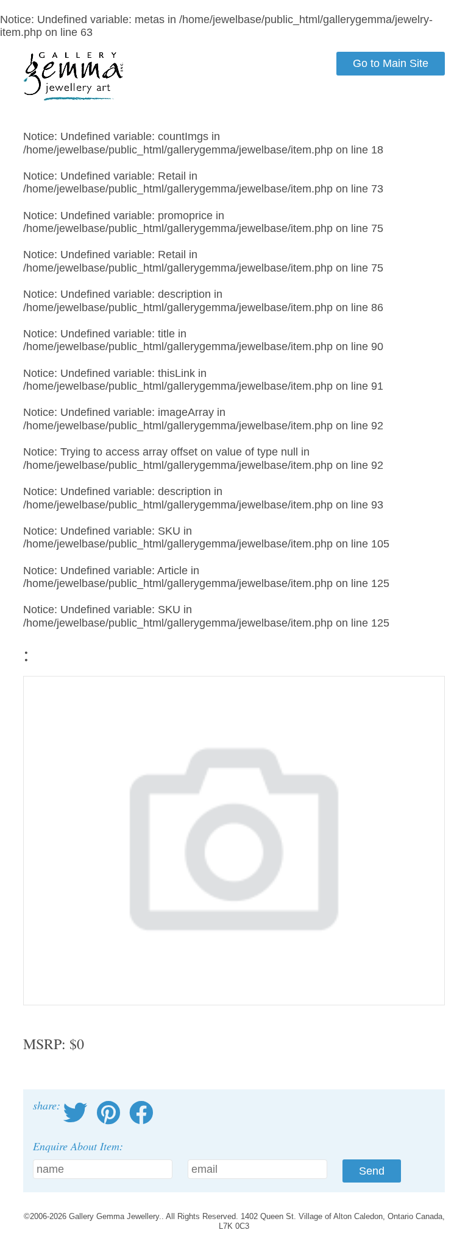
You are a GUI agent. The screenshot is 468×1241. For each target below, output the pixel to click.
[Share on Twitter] (75, 1113)
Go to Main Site (390, 63)
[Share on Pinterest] (108, 1113)
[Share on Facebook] (141, 1113)
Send (372, 1171)
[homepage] (73, 98)
